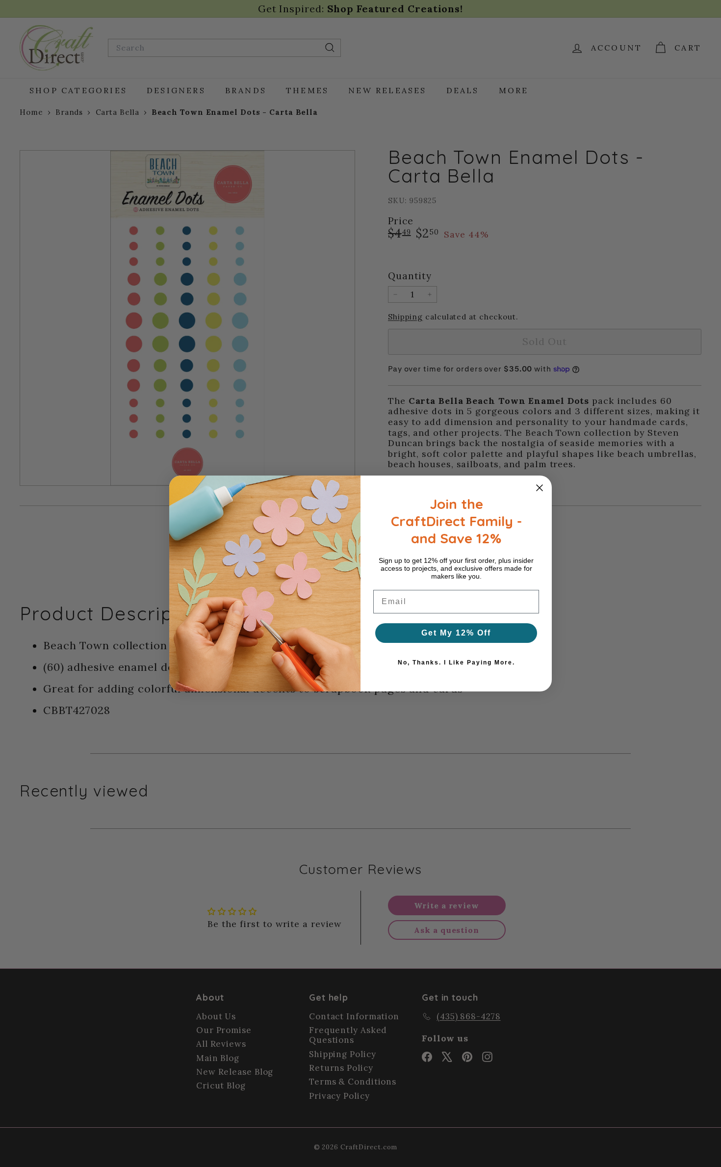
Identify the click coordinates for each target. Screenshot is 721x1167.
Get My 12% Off (456, 633)
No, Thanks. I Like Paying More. (456, 662)
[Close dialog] (539, 487)
